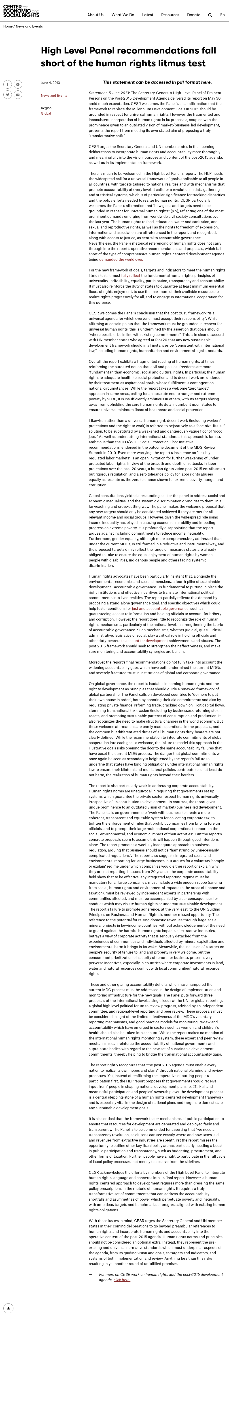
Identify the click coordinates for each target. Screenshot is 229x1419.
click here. (122, 1279)
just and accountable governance (160, 608)
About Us (95, 15)
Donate (193, 15)
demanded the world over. (121, 259)
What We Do (123, 15)
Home (8, 26)
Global (46, 113)
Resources (170, 15)
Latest (147, 15)
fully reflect (130, 275)
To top (8, 1308)
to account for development (144, 640)
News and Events (29, 26)
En (222, 15)
